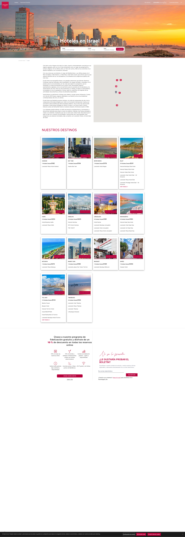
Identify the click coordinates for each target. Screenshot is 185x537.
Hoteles (16, 2)
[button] (116, 92)
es (181, 2)
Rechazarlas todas (141, 534)
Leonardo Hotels (21, 60)
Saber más (70, 379)
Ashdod (44, 161)
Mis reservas (147, 2)
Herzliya (71, 216)
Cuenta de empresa (173, 2)
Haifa (44, 216)
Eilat (121, 161)
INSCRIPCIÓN (131, 375)
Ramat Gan (71, 261)
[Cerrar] (182, 534)
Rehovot (97, 261)
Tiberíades (71, 297)
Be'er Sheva (98, 161)
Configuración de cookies (129, 534)
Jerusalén (97, 216)
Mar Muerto (124, 216)
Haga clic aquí (117, 377)
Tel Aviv (44, 297)
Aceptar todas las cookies (154, 534)
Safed (122, 261)
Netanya (45, 261)
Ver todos (123, 186)
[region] (92, 534)
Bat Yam (70, 161)
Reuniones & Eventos (25, 2)
